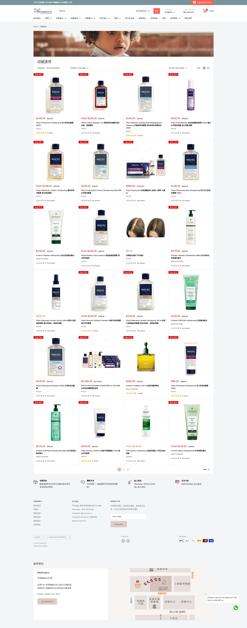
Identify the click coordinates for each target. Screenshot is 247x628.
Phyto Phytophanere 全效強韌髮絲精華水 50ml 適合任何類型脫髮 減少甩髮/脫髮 (191, 124)
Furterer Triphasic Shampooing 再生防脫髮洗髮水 (55, 255)
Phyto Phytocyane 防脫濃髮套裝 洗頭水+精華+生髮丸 (145, 191)
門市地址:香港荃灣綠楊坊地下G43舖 (86, 506)
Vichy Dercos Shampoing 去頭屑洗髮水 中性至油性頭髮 (145, 452)
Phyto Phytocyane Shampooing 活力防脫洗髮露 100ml (189, 387)
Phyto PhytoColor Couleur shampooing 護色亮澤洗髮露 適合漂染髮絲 (55, 191)
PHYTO (38, 128)
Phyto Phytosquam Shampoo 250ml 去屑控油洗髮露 (55, 387)
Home (35, 26)
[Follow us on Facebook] (123, 541)
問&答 (35, 509)
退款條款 (37, 525)
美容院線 (154, 18)
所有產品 (37, 18)
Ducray (129, 456)
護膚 (47, 18)
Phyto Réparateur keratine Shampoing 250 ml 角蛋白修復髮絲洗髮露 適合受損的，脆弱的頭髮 (145, 321)
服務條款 (37, 521)
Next (205, 469)
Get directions (47, 601)
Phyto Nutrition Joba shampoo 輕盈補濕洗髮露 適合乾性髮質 (100, 256)
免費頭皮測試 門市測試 (134, 255)
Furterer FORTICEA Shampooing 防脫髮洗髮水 (189, 320)
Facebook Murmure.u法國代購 (84, 517)
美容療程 (173, 18)
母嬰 (116, 18)
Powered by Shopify (40, 546)
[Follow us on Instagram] (128, 541)
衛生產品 (103, 18)
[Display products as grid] (204, 68)
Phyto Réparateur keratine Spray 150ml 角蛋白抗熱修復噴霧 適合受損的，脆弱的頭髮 (56, 321)
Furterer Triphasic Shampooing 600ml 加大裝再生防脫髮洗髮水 (190, 256)
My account (188, 12)
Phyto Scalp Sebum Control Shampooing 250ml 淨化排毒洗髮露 (101, 191)
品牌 (164, 18)
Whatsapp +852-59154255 (83, 509)
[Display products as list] (208, 68)
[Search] (156, 11)
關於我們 (188, 18)
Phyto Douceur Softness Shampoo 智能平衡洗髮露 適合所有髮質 (101, 321)
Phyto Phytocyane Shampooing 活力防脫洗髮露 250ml (54, 124)
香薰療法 (88, 18)
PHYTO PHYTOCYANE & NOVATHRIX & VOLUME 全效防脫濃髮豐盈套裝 (100, 387)
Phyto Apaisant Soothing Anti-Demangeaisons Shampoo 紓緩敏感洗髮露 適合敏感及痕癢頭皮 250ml (144, 125)
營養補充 (59, 18)
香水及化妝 (129, 18)
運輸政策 (37, 513)
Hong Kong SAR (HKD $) (57, 537)
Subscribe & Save (204, 2)
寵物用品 (142, 18)
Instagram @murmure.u (82, 513)
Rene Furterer (42, 259)
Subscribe (118, 524)
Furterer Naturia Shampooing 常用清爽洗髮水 (188, 451)
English (37, 537)
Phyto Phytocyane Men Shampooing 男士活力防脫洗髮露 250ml (190, 191)
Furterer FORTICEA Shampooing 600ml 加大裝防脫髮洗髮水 (56, 452)
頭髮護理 (74, 18)
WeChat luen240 (79, 521)
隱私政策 (37, 517)
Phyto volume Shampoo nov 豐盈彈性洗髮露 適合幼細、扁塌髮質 (100, 124)
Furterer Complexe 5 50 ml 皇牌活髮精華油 (142, 386)
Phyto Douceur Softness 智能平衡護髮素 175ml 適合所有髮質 (100, 452)
